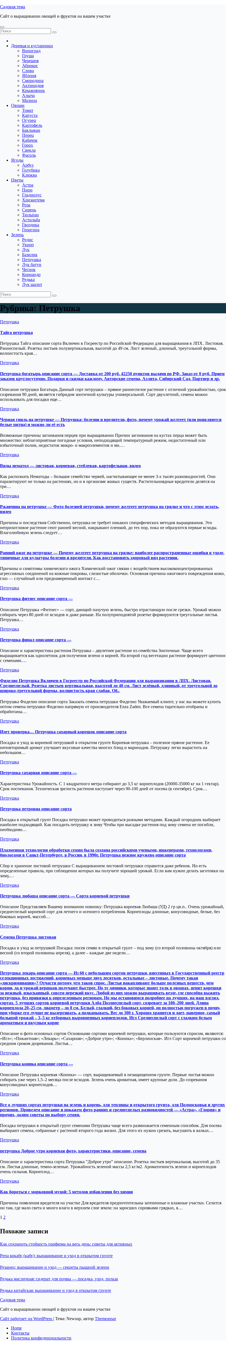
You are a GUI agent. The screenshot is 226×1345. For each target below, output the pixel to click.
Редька (28, 279)
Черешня (30, 60)
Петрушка (31, 259)
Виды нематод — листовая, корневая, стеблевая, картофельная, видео (70, 465)
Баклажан (31, 130)
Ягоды (17, 160)
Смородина (33, 80)
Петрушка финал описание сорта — (35, 639)
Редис (27, 239)
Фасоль (29, 155)
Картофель (32, 125)
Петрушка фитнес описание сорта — (36, 598)
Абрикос (30, 65)
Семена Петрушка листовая (28, 937)
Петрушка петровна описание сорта (36, 809)
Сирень (29, 209)
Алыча (28, 95)
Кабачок (29, 140)
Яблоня (29, 75)
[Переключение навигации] (2, 27)
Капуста (29, 115)
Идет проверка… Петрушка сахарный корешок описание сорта (63, 731)
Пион (27, 190)
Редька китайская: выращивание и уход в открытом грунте (55, 1290)
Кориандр (31, 274)
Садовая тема (12, 6)
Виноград (31, 50)
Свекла (29, 150)
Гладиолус (32, 195)
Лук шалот (32, 284)
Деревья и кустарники (32, 45)
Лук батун (31, 264)
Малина (29, 100)
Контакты (20, 1333)
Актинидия (33, 85)
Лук (25, 249)
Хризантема (33, 200)
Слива (28, 70)
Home (16, 1328)
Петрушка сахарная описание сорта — (38, 772)
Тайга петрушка (16, 332)
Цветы (17, 180)
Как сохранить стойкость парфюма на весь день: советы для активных (66, 1244)
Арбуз (27, 165)
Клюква (29, 175)
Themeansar (105, 1318)
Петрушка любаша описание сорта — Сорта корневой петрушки (65, 896)
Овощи (18, 105)
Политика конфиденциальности (41, 1338)
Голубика (31, 170)
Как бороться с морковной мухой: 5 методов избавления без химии (66, 1191)
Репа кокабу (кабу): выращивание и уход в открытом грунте (56, 1255)
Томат (27, 110)
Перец (28, 135)
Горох (27, 145)
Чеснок (29, 269)
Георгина (30, 229)
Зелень (17, 234)
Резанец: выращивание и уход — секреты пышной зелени (54, 1267)
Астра (27, 185)
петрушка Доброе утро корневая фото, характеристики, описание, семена (73, 1151)
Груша (28, 55)
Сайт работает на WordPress (26, 1318)
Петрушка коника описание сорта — (36, 1064)
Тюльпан (30, 214)
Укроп (28, 244)
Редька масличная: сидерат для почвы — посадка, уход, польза (59, 1278)
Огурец (29, 120)
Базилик (29, 254)
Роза (26, 205)
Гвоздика (30, 224)
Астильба (31, 219)
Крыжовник (33, 90)
